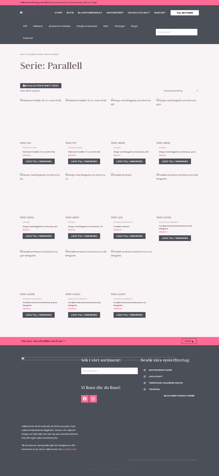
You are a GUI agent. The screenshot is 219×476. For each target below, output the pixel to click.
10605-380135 (163, 143)
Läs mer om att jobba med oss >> (43, 341)
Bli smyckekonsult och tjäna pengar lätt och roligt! (73, 2)
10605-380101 (72, 217)
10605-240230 (163, 217)
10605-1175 (71, 143)
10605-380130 (118, 143)
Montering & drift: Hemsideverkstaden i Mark (110, 468)
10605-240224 (73, 294)
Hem (22, 54)
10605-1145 (25, 143)
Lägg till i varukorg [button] (39, 161)
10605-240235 (27, 294)
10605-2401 (117, 217)
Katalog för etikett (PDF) (41, 85)
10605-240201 (118, 294)
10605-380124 (27, 217)
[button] (185, 12)
